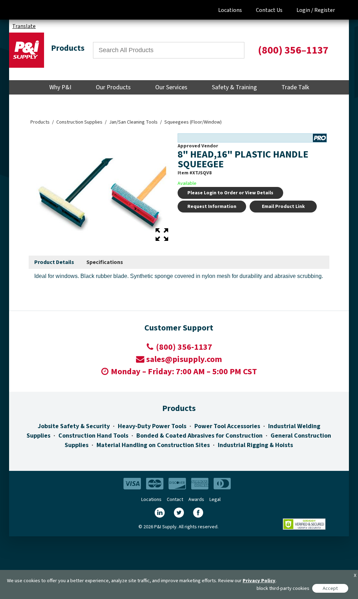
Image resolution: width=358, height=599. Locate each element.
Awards (196, 499)
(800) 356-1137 (184, 347)
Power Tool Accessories (227, 426)
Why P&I (60, 87)
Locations (230, 10)
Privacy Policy (259, 580)
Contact (175, 499)
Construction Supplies (79, 122)
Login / (304, 10)
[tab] (54, 262)
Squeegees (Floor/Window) (193, 122)
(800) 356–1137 (293, 50)
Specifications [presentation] (104, 262)
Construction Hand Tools (93, 435)
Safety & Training (234, 87)
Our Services (171, 87)
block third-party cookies (283, 588)
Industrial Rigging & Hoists (255, 445)
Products (40, 122)
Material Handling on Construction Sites (153, 445)
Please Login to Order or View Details (230, 192)
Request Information (211, 206)
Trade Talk (295, 87)
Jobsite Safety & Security (74, 426)
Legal (215, 499)
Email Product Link (283, 206)
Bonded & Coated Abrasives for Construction (199, 435)
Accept (330, 588)
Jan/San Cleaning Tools (133, 122)
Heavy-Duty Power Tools (152, 426)
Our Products (113, 87)
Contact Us (269, 10)
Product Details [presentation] (54, 262)
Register (324, 10)
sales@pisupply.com (184, 359)
